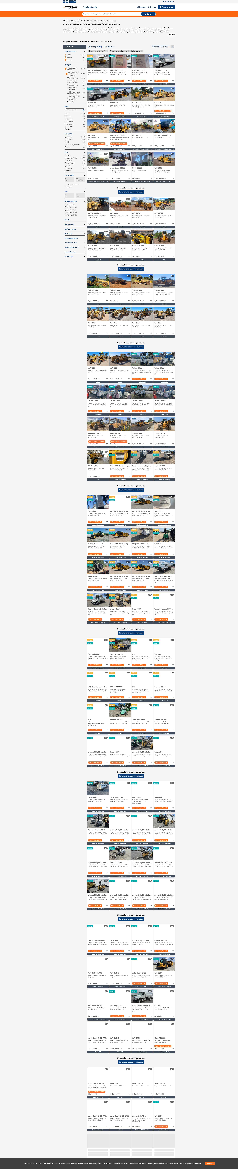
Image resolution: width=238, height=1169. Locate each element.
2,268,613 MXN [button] (94, 224)
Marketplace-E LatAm (98, 447)
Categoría (68, 65)
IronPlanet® (142, 382)
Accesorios (69, 256)
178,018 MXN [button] (115, 178)
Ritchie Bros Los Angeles (98, 622)
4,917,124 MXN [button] (94, 983)
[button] (74, 47)
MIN (66, 178)
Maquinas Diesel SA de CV (120, 182)
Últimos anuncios (71, 201)
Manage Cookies (173, 1163)
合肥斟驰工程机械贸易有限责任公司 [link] (142, 149)
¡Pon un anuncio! (167, 7)
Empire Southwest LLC (98, 987)
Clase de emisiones (71, 247)
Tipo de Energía (70, 252)
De (65, 194)
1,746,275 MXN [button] (138, 113)
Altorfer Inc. (120, 1097)
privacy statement (188, 1163)
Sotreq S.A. (98, 227)
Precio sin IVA (69, 175)
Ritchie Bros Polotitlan (98, 84)
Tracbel (164, 304)
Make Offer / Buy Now (162, 111)
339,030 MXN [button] (93, 444)
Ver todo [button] (70, 102)
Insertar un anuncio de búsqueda (131, 192)
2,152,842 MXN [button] (160, 444)
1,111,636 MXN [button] (116, 333)
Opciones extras (70, 229)
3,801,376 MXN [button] (116, 1049)
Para (77, 194)
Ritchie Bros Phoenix (98, 525)
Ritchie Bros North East (98, 590)
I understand (210, 1163)
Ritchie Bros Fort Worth (164, 525)
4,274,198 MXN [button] (160, 224)
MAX (77, 178)
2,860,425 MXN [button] (138, 224)
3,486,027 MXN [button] (116, 983)
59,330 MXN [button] (92, 1094)
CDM (142, 447)
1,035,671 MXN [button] (160, 301)
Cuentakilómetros (71, 243)
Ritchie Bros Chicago (120, 479)
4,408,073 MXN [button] (116, 146)
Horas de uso (69, 224)
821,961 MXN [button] (159, 256)
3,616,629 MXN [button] (116, 256)
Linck (142, 259)
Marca (67, 106)
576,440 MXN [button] (137, 146)
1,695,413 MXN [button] (160, 113)
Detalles (67, 220)
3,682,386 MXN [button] (94, 256)
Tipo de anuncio (70, 51)
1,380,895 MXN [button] (138, 301)
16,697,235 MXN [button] (138, 1049)
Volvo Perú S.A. (164, 447)
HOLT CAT (120, 1052)
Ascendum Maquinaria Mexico (142, 182)
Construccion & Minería (75, 21)
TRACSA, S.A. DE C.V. (142, 116)
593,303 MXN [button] (159, 1049)
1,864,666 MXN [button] (94, 476)
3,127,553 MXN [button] (94, 1016)
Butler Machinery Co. (98, 1130)
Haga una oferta (94, 81)
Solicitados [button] (136, 178)
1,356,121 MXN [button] (138, 444)
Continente (68, 133)
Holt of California (142, 1052)
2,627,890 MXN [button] (160, 178)
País (66, 152)
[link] (98, 61)
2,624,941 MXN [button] (94, 1126)
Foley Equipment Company (98, 1019)
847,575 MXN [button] (115, 1094)
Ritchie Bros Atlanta (164, 590)
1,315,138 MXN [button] (94, 301)
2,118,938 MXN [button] (94, 1049)
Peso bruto (68, 233)
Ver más (172, 34)
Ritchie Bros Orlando (164, 733)
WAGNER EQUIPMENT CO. (164, 1019)
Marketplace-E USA (164, 1052)
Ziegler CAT (98, 1052)
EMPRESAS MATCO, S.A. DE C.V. (164, 182)
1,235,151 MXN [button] (94, 333)
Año (66, 191)
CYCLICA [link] (98, 336)
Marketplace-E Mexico (164, 116)
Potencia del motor (71, 238)
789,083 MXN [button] (115, 224)
